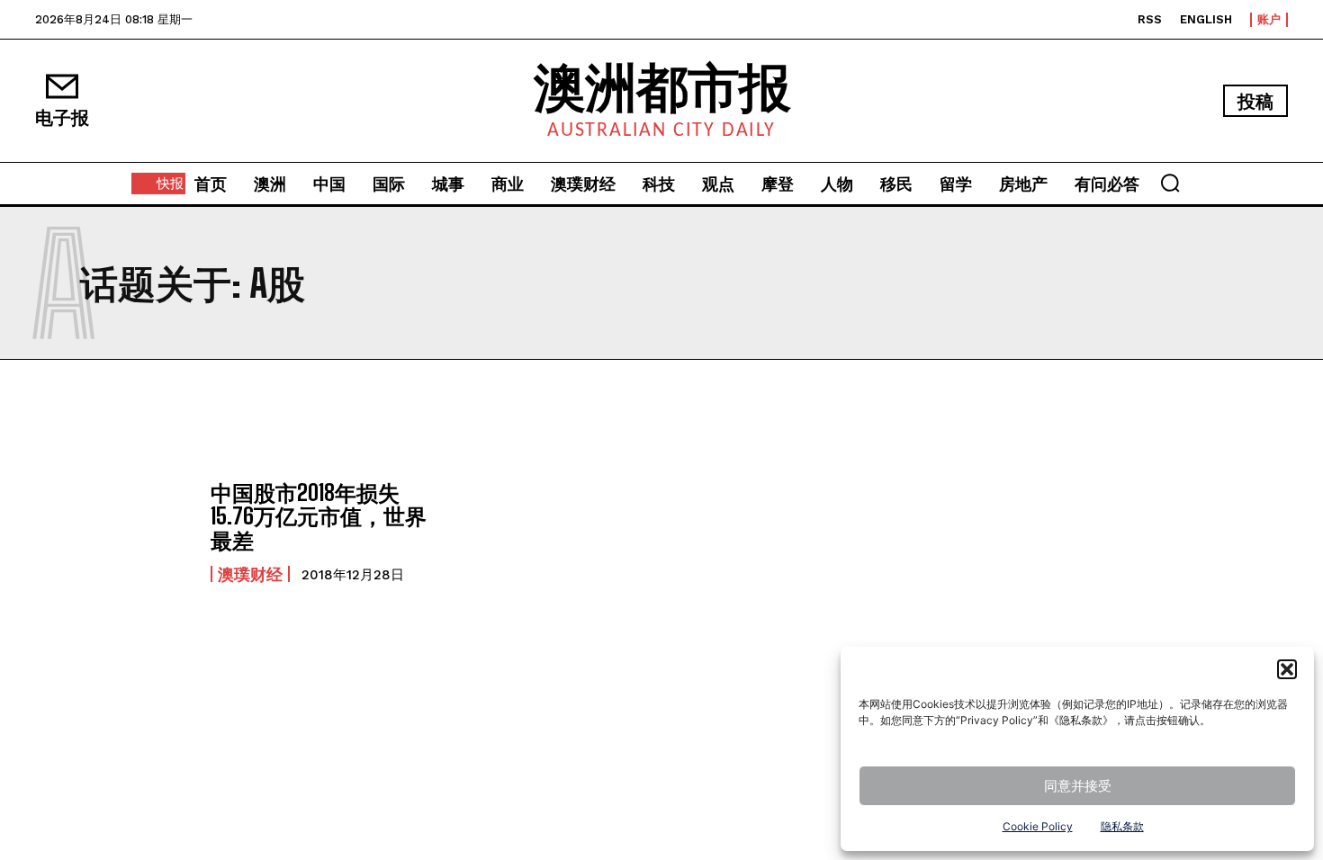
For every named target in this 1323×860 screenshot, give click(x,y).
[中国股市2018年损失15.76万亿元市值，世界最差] (114, 532)
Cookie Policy (1038, 826)
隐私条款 (1122, 826)
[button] (1287, 669)
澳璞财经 (250, 574)
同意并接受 (1078, 785)
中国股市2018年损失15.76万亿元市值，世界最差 (319, 516)
